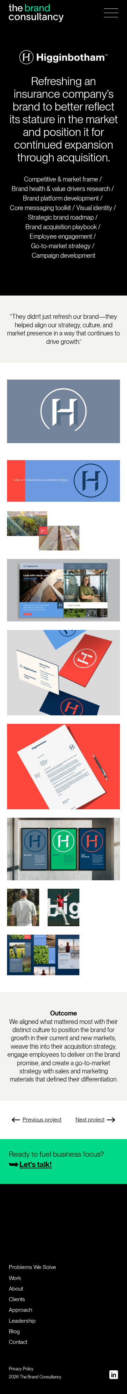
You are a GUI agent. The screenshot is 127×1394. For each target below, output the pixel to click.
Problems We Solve (32, 1267)
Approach (20, 1309)
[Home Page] (36, 13)
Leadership (22, 1320)
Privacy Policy (21, 1368)
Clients (17, 1299)
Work (15, 1278)
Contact (18, 1342)
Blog (14, 1331)
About (16, 1288)
